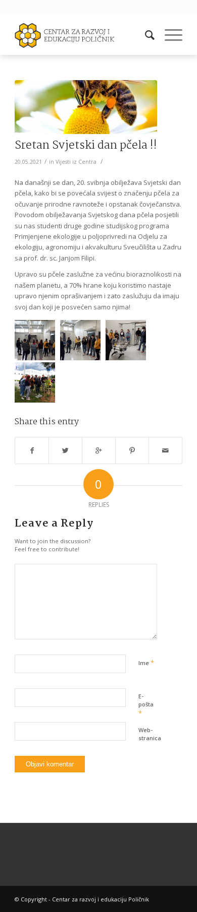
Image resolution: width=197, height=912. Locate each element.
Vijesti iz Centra (76, 161)
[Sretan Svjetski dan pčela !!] (86, 107)
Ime (146, 662)
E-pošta (146, 705)
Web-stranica (149, 734)
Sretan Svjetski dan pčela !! (86, 146)
